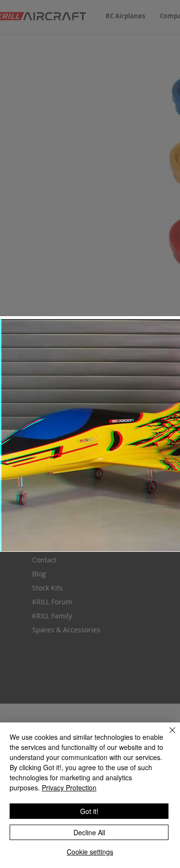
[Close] (166, 736)
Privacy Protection (69, 787)
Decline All (89, 832)
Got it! (89, 811)
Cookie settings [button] (90, 851)
